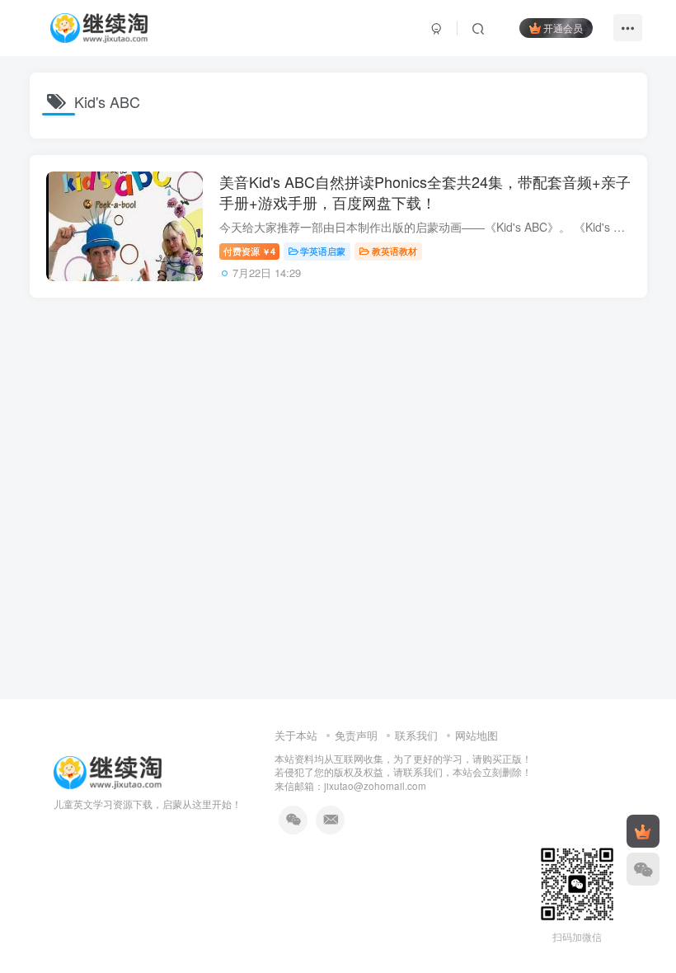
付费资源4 (249, 250)
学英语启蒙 (322, 250)
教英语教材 (394, 250)
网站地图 (476, 735)
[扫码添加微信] (643, 869)
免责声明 (356, 735)
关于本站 (296, 735)
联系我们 (416, 735)
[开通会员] (643, 831)
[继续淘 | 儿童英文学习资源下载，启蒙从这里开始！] (108, 770)
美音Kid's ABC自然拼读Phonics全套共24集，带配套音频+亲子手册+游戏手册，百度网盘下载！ (425, 192)
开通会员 (563, 28)
